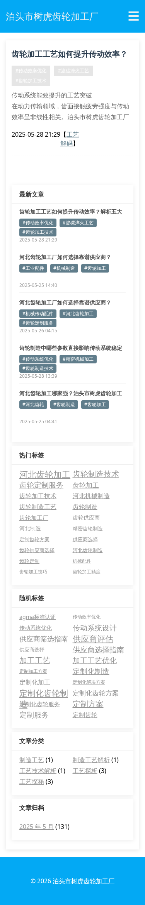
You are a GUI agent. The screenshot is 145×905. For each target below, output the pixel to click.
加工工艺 (34, 660)
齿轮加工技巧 (33, 571)
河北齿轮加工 (44, 474)
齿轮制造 (85, 506)
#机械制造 (64, 268)
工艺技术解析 (37, 770)
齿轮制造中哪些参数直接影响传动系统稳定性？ (70, 348)
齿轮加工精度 (87, 571)
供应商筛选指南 (43, 638)
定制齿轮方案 (34, 539)
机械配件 (82, 561)
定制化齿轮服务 (39, 704)
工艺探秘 (31, 781)
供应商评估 (93, 638)
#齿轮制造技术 (37, 368)
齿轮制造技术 (96, 474)
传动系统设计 (95, 628)
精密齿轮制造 (88, 528)
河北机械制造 (91, 496)
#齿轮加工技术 (30, 80)
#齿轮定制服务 (37, 323)
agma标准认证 (37, 616)
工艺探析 (85, 770)
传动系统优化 (35, 627)
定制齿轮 (85, 714)
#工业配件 (33, 268)
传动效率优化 (87, 616)
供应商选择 (85, 539)
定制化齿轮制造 (43, 693)
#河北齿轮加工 (78, 313)
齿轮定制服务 (41, 485)
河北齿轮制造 (88, 550)
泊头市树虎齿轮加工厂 (83, 881)
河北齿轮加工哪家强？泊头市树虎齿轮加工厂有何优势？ (70, 393)
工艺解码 (69, 139)
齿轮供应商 (86, 517)
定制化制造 (91, 671)
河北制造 (30, 528)
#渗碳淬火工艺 (73, 70)
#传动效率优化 (30, 70)
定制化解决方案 (89, 682)
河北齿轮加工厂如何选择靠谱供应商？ (65, 257)
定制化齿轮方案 (96, 692)
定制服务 (34, 715)
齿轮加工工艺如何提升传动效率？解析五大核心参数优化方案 (70, 55)
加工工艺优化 (95, 660)
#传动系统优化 (37, 359)
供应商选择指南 (98, 649)
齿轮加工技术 (37, 496)
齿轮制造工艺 (37, 506)
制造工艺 (31, 760)
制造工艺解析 (91, 760)
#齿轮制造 (64, 404)
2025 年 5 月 (36, 826)
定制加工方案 (33, 671)
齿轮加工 (86, 485)
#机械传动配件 (37, 313)
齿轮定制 (29, 561)
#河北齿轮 (33, 404)
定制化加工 (34, 682)
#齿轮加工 (95, 268)
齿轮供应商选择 (37, 550)
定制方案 (88, 703)
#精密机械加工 (78, 359)
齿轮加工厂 (33, 517)
